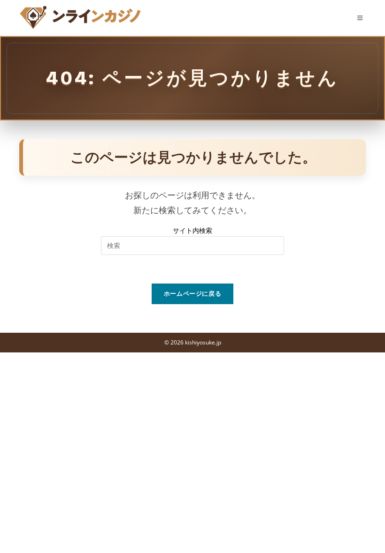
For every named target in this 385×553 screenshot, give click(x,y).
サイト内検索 (192, 230)
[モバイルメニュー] (361, 18)
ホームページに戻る (193, 293)
